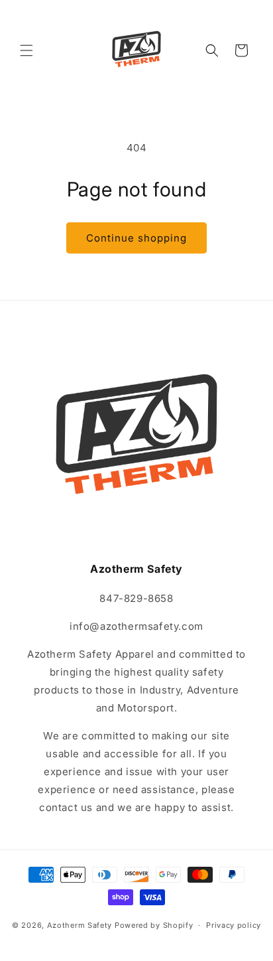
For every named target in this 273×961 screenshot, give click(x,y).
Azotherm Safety (80, 925)
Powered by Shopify (154, 925)
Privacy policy (233, 925)
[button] (26, 50)
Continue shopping (136, 238)
